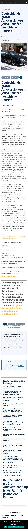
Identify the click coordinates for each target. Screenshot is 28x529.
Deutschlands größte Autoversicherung (14, 325)
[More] (20, 77)
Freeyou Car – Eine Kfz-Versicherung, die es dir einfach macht (13, 466)
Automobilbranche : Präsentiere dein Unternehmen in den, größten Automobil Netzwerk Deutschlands (13, 410)
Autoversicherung (20, 323)
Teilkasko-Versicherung (14, 327)
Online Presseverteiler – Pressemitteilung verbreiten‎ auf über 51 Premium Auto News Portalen (13, 423)
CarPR (10, 36)
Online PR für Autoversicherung (12, 475)
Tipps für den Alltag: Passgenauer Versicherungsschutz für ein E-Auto (13, 387)
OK (5, 526)
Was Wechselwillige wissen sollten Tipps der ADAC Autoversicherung (13, 471)
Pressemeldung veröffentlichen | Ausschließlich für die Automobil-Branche (12, 445)
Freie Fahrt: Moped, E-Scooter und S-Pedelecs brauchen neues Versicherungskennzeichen (13, 393)
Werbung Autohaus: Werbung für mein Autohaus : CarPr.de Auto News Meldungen (13, 429)
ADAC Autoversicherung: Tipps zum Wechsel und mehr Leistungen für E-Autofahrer (13, 399)
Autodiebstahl (11, 323)
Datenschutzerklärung (18, 526)
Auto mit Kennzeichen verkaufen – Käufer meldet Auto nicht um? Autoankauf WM (13, 416)
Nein (10, 526)
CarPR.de (21, 366)
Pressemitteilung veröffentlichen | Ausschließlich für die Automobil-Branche (13, 452)
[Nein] (26, 524)
